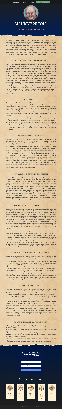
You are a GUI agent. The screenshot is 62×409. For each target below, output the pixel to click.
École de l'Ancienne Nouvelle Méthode (31, 407)
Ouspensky (39, 46)
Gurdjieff (25, 47)
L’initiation (41, 398)
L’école (31, 397)
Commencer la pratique (43, 2)
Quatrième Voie (51, 40)
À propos (24, 2)
